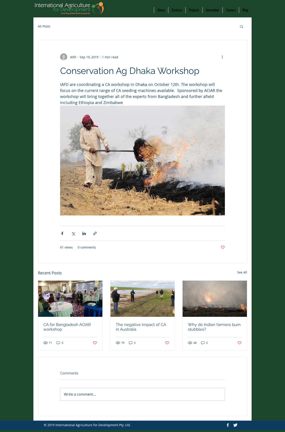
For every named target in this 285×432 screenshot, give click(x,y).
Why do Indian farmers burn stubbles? (214, 327)
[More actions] (222, 57)
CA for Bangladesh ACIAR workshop (67, 327)
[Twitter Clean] (235, 425)
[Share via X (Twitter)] (73, 233)
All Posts (44, 26)
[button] (241, 26)
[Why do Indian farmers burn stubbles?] (215, 299)
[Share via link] (95, 233)
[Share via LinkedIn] (84, 233)
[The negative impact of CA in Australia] (142, 299)
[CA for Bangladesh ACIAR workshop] (70, 299)
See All (242, 272)
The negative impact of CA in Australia (141, 327)
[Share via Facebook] (62, 233)
